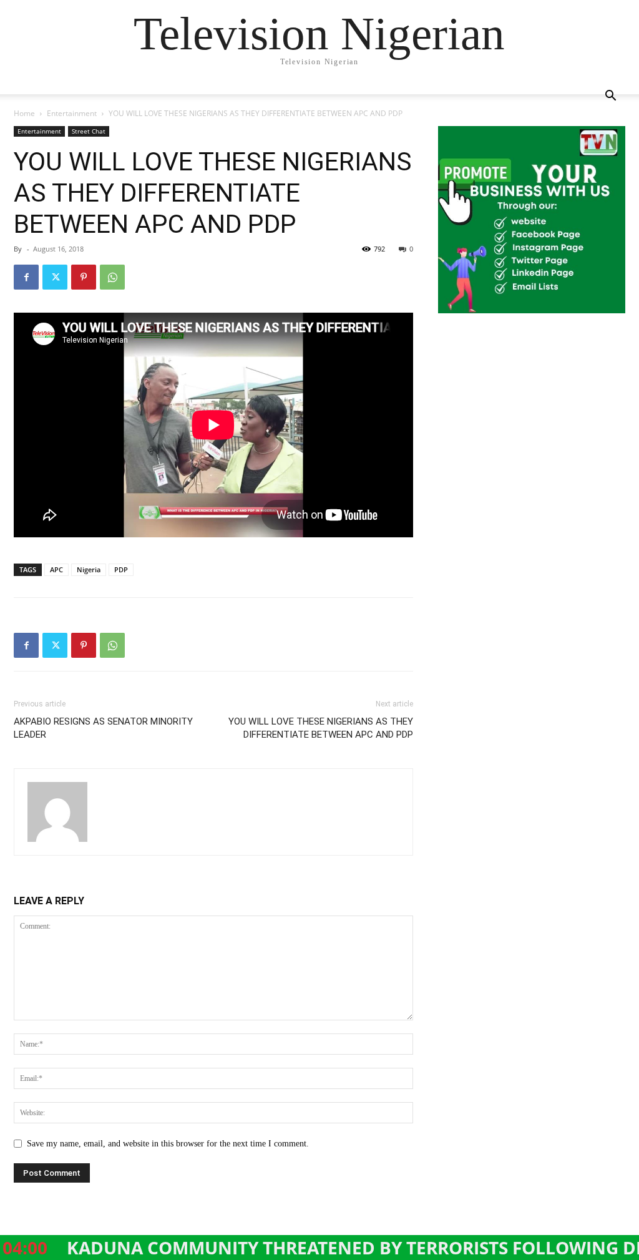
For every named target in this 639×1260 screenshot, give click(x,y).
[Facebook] (26, 277)
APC (56, 569)
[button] (610, 97)
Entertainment (72, 113)
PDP (121, 569)
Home (24, 113)
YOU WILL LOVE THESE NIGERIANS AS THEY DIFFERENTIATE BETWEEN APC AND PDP (320, 728)
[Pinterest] (83, 277)
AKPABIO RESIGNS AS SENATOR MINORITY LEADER (103, 728)
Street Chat (88, 131)
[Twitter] (54, 277)
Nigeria (88, 569)
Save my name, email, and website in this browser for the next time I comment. (168, 1143)
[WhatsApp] (112, 277)
